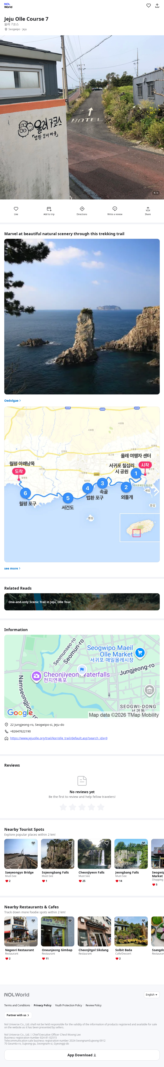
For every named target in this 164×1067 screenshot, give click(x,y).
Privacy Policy (42, 1005)
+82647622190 (20, 731)
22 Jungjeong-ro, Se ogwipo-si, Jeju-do (37, 725)
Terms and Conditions (17, 1005)
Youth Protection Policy (68, 1005)
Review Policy (93, 1005)
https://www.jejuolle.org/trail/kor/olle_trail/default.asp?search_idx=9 (58, 738)
